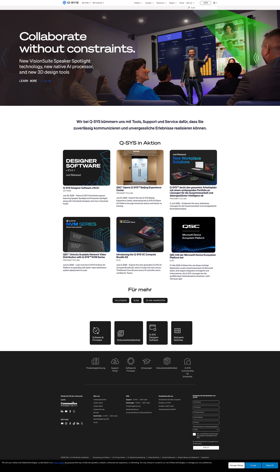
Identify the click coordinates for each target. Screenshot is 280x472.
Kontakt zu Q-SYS (165, 403)
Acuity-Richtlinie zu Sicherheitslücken (139, 413)
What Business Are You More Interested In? (205, 426)
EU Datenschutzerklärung (136, 457)
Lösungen (148, 3)
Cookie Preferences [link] (168, 457)
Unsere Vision (98, 403)
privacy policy (197, 444)
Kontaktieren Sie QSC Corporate (169, 400)
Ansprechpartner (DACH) (167, 409)
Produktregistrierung (133, 406)
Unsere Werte (98, 406)
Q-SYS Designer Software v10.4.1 (81, 188)
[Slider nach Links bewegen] (4, 57)
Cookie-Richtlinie (153, 457)
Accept (253, 465)
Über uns (189, 3)
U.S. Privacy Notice (118, 457)
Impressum (205, 457)
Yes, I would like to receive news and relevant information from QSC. (207, 436)
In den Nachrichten (155, 300)
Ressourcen (160, 3)
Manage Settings (236, 465)
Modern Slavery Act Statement (188, 457)
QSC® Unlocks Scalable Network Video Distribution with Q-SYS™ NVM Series (84, 256)
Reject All (269, 465)
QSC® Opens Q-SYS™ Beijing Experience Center (138, 189)
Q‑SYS (63, 400)
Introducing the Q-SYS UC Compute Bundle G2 (136, 256)
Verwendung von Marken (101, 457)
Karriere (96, 413)
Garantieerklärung (132, 409)
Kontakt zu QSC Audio (166, 406)
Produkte (137, 3)
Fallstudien (121, 300)
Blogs (136, 300)
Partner (182, 3)
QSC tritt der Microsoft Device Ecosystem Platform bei (193, 256)
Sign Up (206, 447)
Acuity (95, 422)
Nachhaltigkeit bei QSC (101, 419)
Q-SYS (135, 400)
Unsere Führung (98, 409)
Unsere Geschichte (99, 400)
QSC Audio (65, 420)
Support (171, 3)
